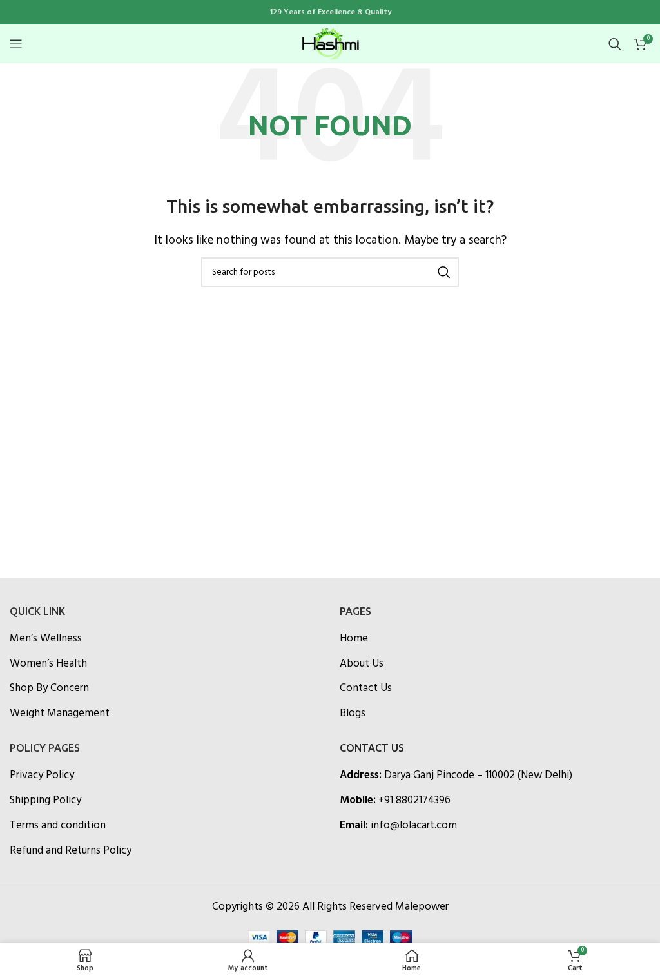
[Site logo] (330, 43)
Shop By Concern (49, 688)
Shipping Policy (45, 800)
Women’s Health (48, 664)
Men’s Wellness (46, 639)
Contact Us (366, 688)
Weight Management (60, 713)
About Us (361, 664)
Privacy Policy (42, 775)
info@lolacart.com (414, 825)
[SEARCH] (444, 272)
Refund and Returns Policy (70, 851)
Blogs (352, 713)
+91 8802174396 (414, 800)
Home (354, 639)
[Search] (615, 44)
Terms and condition (58, 826)
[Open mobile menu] (16, 44)
